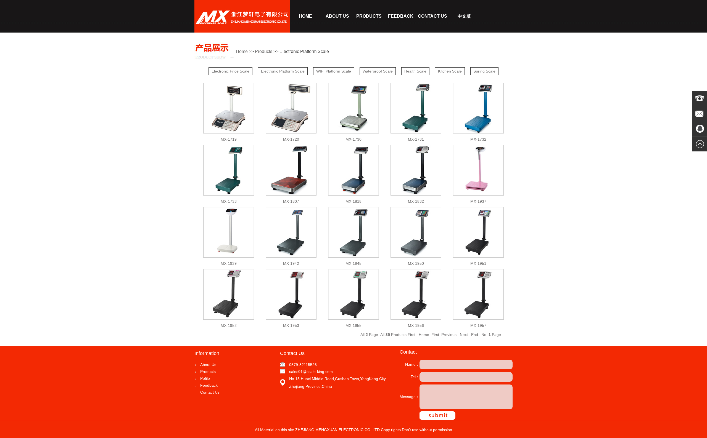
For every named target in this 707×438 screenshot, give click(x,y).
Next (463, 334)
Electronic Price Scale (230, 71)
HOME (305, 16)
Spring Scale (484, 71)
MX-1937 (478, 201)
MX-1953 (291, 325)
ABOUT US (337, 16)
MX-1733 (229, 201)
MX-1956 (416, 325)
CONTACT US (432, 16)
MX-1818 (353, 201)
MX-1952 (229, 325)
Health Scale (415, 71)
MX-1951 (478, 263)
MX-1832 (416, 201)
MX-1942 (291, 263)
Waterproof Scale (378, 71)
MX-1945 (353, 263)
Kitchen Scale (450, 71)
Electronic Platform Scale (283, 71)
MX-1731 (416, 139)
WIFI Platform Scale (333, 71)
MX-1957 (478, 325)
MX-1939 (229, 263)
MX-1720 (291, 139)
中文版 (464, 16)
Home (242, 51)
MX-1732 (478, 139)
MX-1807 (291, 201)
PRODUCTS (369, 16)
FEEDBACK (400, 16)
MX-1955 (353, 325)
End (474, 334)
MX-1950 (416, 263)
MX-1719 (229, 139)
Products (263, 51)
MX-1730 (353, 139)
